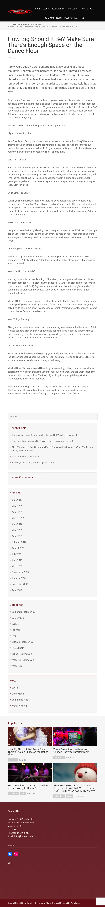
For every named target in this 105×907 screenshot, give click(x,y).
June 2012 (17, 524)
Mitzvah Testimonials (22, 642)
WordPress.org (19, 705)
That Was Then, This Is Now (26, 456)
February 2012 (19, 542)
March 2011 (18, 566)
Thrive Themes (52, 903)
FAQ (82, 18)
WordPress (75, 903)
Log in (15, 687)
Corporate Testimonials (23, 612)
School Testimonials (22, 654)
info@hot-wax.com (24, 836)
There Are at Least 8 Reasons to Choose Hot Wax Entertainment (44, 435)
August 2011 (18, 548)
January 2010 (19, 578)
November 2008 (20, 584)
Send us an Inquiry (53, 18)
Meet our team (71, 18)
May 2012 (17, 530)
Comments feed (20, 699)
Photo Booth (18, 648)
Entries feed (18, 693)
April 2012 (17, 536)
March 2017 (18, 518)
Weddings (17, 666)
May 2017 (17, 506)
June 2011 (17, 560)
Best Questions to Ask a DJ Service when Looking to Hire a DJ (43, 441)
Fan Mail (16, 630)
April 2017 (17, 512)
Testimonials (58, 9)
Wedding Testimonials (23, 660)
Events (15, 624)
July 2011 (17, 554)
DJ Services (18, 618)
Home (37, 9)
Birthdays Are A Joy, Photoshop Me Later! (33, 462)
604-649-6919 (22, 833)
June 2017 (17, 500)
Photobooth (73, 9)
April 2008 (17, 590)
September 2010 (20, 572)
